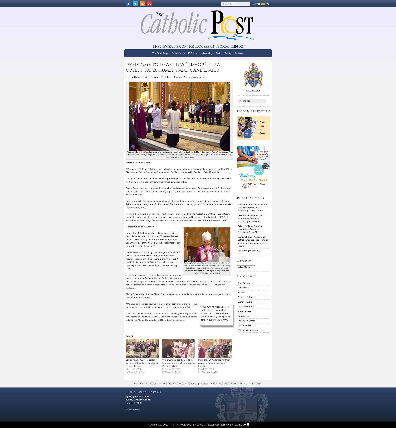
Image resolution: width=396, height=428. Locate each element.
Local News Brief (245, 306)
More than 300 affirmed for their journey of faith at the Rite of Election (214, 363)
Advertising (206, 53)
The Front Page (160, 53)
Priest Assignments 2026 (249, 250)
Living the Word (245, 301)
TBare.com (240, 424)
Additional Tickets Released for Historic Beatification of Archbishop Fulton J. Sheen (252, 207)
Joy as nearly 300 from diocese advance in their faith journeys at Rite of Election (142, 363)
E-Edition (192, 53)
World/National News (248, 330)
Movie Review (244, 311)
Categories (177, 53)
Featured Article (182, 77)
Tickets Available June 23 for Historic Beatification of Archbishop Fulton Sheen (251, 218)
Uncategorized (198, 77)
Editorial (241, 292)
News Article (243, 316)
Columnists (243, 287)
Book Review (244, 283)
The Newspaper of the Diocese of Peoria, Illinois (198, 46)
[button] (184, 53)
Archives (239, 53)
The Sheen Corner (246, 320)
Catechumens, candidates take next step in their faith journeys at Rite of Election (178, 363)
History (227, 53)
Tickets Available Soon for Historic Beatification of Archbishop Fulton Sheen (250, 229)
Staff (218, 53)
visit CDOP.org (253, 90)
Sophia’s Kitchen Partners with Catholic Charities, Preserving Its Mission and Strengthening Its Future (253, 241)
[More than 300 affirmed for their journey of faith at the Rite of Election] (214, 348)
